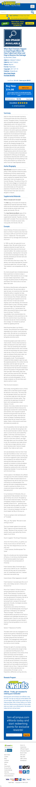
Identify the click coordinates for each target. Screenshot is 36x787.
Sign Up (26, 735)
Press (5, 764)
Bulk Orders (7, 754)
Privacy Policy (7, 768)
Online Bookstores (8, 775)
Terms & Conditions (9, 774)
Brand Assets (23, 753)
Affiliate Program (24, 749)
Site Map (6, 772)
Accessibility (23, 747)
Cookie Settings (8, 770)
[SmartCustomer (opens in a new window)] (18, 106)
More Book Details (9, 73)
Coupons (6, 760)
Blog (5, 758)
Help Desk (22, 756)
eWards (6, 762)
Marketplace (23, 760)
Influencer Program (25, 751)
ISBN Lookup (23, 758)
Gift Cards (22, 754)
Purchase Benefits (9, 75)
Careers (6, 756)
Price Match (7, 766)
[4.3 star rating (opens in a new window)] (23, 103)
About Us (22, 745)
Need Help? (11, 782)
